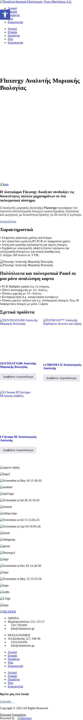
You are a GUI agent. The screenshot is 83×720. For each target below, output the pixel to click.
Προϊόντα (13, 15)
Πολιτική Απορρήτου (13, 714)
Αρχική (12, 8)
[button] (5, 15)
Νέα (10, 18)
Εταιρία (12, 11)
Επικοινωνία (15, 22)
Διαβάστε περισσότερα (18, 376)
